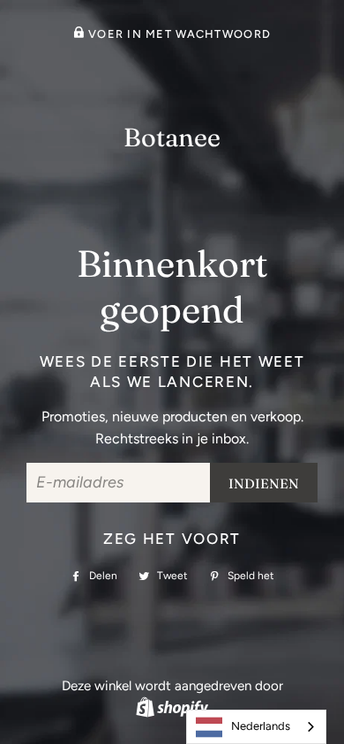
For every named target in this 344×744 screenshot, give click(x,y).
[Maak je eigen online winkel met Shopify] (172, 707)
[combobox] (256, 727)
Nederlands (260, 726)
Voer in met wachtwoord (178, 34)
